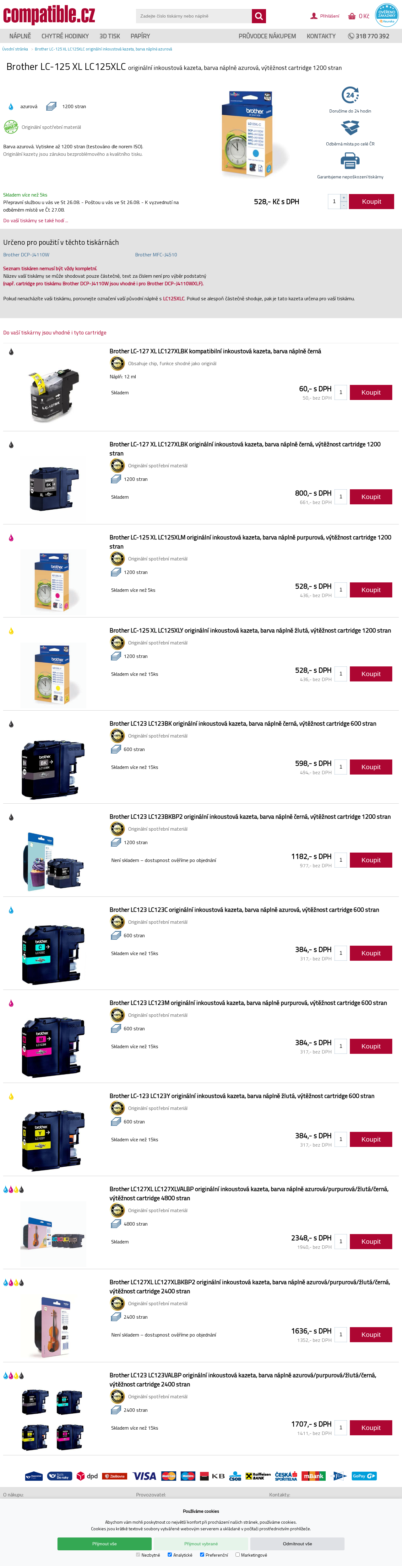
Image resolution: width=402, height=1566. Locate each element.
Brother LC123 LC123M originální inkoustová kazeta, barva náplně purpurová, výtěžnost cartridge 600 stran (248, 1002)
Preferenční (217, 1555)
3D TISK (110, 35)
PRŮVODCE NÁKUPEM (267, 35)
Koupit (371, 201)
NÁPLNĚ (20, 35)
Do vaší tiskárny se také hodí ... (35, 220)
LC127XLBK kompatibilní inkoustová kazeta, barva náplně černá (215, 350)
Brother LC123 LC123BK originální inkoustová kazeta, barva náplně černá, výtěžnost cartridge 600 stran (243, 723)
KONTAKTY (321, 35)
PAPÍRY (140, 35)
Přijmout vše (104, 1543)
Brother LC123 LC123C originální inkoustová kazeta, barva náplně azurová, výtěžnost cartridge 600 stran (244, 909)
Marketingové (254, 1555)
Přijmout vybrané (201, 1543)
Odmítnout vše (297, 1543)
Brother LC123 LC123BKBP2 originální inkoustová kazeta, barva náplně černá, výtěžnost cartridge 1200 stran (250, 816)
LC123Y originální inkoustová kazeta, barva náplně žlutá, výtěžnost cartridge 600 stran (242, 1095)
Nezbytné (151, 1555)
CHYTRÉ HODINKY (65, 35)
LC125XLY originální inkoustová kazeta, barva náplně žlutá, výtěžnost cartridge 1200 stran (250, 630)
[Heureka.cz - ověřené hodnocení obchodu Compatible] (387, 25)
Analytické (183, 1555)
